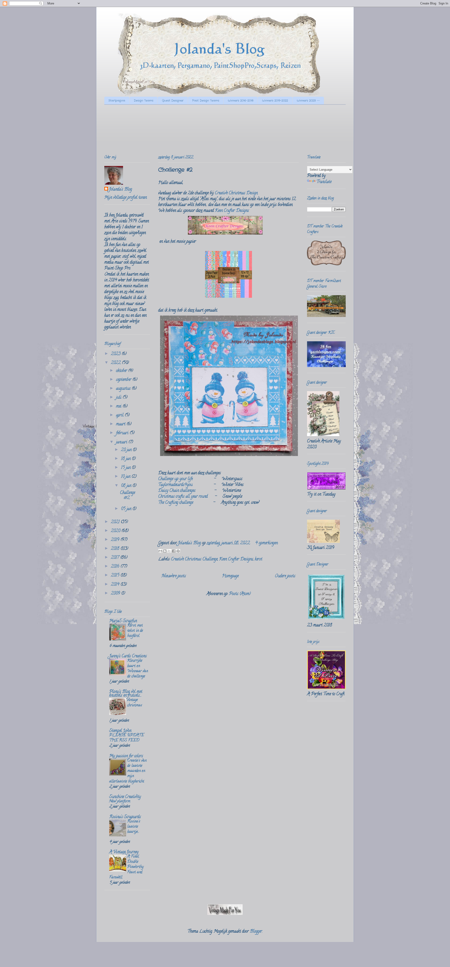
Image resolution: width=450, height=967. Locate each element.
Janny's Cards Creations (128, 656)
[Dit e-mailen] (160, 551)
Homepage (230, 576)
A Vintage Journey (124, 852)
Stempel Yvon (120, 731)
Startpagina (117, 101)
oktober (122, 371)
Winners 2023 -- (308, 101)
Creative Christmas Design (236, 193)
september (124, 380)
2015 (115, 575)
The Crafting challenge (175, 503)
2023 (116, 354)
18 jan (126, 459)
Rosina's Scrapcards (125, 817)
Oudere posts (285, 576)
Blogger (256, 931)
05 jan (126, 509)
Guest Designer (173, 101)
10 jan (126, 477)
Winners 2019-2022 (275, 101)
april (120, 415)
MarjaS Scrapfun (123, 621)
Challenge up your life (175, 479)
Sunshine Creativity (125, 797)
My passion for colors (126, 756)
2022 (116, 363)
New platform (119, 801)
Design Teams (143, 101)
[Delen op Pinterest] (178, 551)
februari (123, 433)
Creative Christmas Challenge (194, 559)
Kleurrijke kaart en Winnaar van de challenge (137, 669)
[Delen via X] (169, 551)
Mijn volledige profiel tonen (125, 198)
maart (121, 424)
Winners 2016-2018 (240, 101)
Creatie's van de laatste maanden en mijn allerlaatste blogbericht (127, 771)
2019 (115, 540)
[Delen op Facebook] (173, 551)
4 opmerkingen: (266, 543)
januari (122, 442)
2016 (115, 566)
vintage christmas (134, 702)
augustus (124, 389)
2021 (116, 522)
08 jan (126, 486)
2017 (115, 558)
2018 (115, 549)
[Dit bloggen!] (164, 551)
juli (119, 397)
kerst (258, 559)
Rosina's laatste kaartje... (133, 827)
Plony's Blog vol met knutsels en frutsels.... (125, 694)
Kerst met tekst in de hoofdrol (135, 631)
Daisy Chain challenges (176, 491)
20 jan (127, 450)
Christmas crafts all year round (183, 496)
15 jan (126, 468)
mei (119, 406)
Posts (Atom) (240, 594)
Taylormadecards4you (175, 485)
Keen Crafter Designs (232, 211)
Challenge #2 (175, 170)
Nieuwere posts (174, 576)
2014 (115, 584)
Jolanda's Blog (120, 190)
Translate (323, 182)
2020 (116, 531)
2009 (116, 593)
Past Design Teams (205, 101)
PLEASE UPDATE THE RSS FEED (126, 738)
